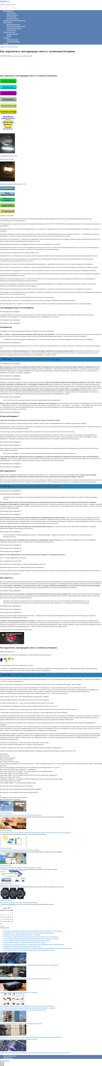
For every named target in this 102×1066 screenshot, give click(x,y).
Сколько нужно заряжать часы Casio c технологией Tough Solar (18, 902)
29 (10, 921)
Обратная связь (7, 1058)
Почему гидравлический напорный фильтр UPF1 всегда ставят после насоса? (26, 940)
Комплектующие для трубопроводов (14, 20)
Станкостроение (11, 30)
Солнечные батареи (12, 34)
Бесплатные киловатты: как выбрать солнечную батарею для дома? (20, 867)
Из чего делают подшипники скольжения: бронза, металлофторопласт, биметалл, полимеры (30, 938)
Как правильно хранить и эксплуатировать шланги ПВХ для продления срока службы (28, 950)
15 (10, 917)
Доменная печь (11, 13)
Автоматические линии (13, 24)
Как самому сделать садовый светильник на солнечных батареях (19, 850)
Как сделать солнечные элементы (10, 885)
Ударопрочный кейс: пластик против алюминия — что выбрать (21, 935)
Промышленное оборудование (15, 26)
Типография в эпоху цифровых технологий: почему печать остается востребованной (28, 933)
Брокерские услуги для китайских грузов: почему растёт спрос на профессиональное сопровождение (33, 944)
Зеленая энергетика (9, 32)
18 (3, 919)
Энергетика (6, 38)
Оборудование (7, 22)
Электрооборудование (13, 41)
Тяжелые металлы (12, 15)
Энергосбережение (12, 40)
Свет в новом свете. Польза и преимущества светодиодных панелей (20, 815)
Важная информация (9, 1056)
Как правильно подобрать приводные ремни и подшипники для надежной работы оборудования (32, 931)
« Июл (2, 926)
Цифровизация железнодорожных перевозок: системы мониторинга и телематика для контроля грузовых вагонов (37, 948)
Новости (5, 43)
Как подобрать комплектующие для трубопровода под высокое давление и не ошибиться (30, 936)
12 (4, 917)
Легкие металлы (11, 17)
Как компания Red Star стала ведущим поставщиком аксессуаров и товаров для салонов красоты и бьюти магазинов (35, 832)
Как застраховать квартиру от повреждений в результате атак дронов (24, 942)
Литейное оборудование (13, 28)
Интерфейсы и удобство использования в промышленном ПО (22, 946)
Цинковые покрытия (12, 18)
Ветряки (8, 36)
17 (1, 919)
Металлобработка (8, 11)
